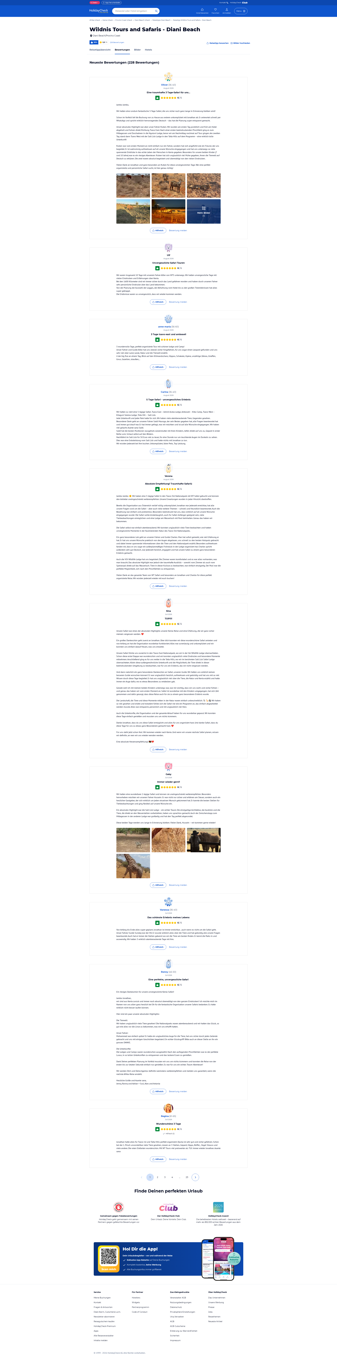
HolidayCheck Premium (105, 1326)
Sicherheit (174, 1336)
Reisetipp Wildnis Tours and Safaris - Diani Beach (192, 20)
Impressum (175, 1340)
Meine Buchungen (102, 1298)
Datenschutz (176, 1307)
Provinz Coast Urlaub (123, 20)
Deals (94, 3)
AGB (172, 1321)
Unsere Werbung (216, 1302)
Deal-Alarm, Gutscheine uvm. (107, 1312)
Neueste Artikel (215, 1321)
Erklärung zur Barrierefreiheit (183, 1331)
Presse (211, 1307)
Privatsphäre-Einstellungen (182, 1312)
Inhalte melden (101, 1340)
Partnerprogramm (140, 1307)
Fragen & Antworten (103, 1307)
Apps (96, 1331)
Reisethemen (214, 1317)
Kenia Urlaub (108, 20)
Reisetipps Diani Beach (161, 20)
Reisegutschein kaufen (104, 1321)
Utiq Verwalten (177, 1317)
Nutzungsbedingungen (180, 1302)
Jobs (210, 1312)
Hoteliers (136, 1298)
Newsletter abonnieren (104, 1317)
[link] (202, 11)
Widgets (136, 1302)
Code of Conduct (139, 1312)
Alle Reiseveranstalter (104, 1336)
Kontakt (222, 3)
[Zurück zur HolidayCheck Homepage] (99, 11)
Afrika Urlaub (95, 20)
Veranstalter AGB (178, 1298)
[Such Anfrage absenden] (156, 11)
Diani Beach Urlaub (142, 20)
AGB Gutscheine (177, 1326)
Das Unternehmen (216, 1298)
